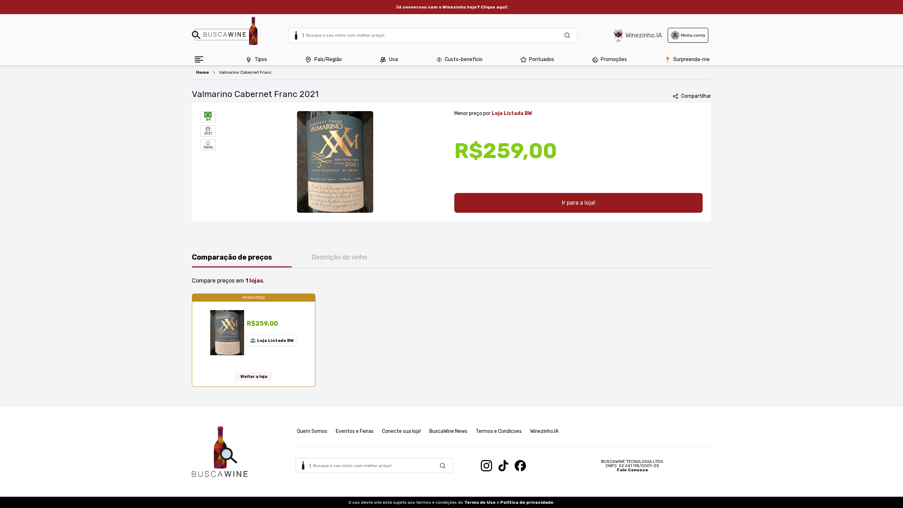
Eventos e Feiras (355, 431)
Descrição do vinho (339, 257)
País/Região (328, 59)
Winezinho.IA (643, 35)
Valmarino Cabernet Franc (245, 72)
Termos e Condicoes (499, 431)
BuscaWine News (448, 431)
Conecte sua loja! (401, 431)
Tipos (261, 59)
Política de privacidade (526, 502)
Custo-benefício (464, 59)
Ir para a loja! (578, 202)
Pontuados (541, 59)
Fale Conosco (632, 469)
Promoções (614, 59)
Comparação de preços (232, 257)
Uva (393, 59)
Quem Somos (312, 431)
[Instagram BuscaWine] (486, 465)
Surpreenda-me (691, 59)
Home (202, 72)
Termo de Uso (480, 502)
